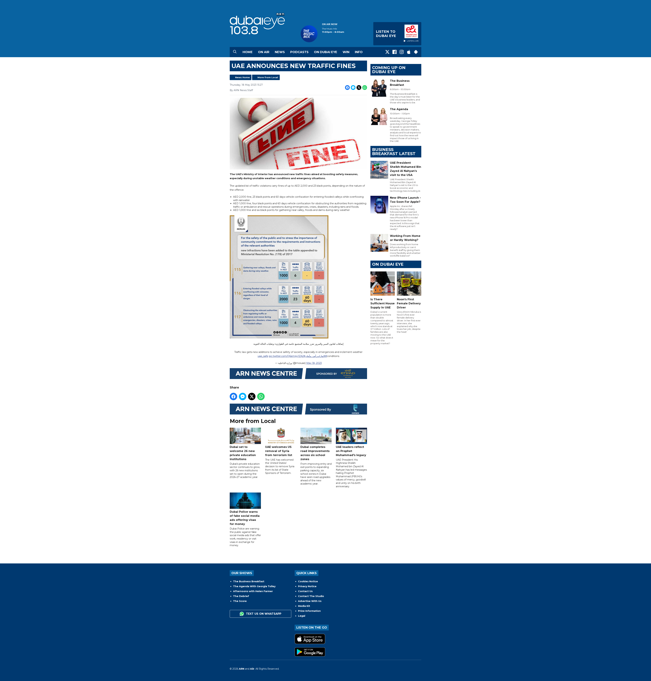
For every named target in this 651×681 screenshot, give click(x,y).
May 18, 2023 (314, 363)
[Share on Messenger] (353, 87)
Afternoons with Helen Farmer (253, 591)
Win (346, 52)
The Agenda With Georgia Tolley (254, 586)
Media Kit (304, 606)
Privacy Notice (307, 586)
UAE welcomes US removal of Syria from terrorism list (278, 451)
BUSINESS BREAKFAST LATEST (394, 151)
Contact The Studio (311, 596)
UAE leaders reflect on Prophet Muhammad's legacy (351, 451)
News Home (242, 77)
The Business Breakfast (248, 581)
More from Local (268, 77)
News (280, 52)
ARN (241, 668)
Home (248, 52)
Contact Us (305, 591)
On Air (263, 52)
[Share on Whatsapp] (364, 87)
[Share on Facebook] (347, 87)
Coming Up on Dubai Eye (389, 69)
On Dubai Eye (325, 52)
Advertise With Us (309, 601)
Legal (301, 615)
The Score (240, 601)
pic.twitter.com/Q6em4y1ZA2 (286, 356)
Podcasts (299, 52)
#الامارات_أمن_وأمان (316, 356)
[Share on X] (359, 87)
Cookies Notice (308, 581)
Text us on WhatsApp (263, 613)
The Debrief (241, 596)
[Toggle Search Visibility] (235, 52)
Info (359, 52)
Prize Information (309, 610)
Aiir (252, 668)
